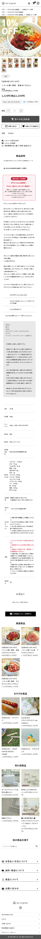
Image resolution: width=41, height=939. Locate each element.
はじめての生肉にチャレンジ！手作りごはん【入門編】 (22, 302)
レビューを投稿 (8, 143)
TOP (3, 9)
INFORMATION (7, 915)
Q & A (4, 919)
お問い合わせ (10, 126)
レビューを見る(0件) (10, 140)
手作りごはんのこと (26, 316)
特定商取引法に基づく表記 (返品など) (16, 146)
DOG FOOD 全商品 (13, 9)
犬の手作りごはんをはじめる (18, 295)
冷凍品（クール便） (27, 9)
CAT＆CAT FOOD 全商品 (15, 12)
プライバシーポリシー (9, 932)
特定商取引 (8, 928)
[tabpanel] (20, 36)
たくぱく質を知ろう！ (16, 309)
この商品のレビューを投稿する (20, 614)
